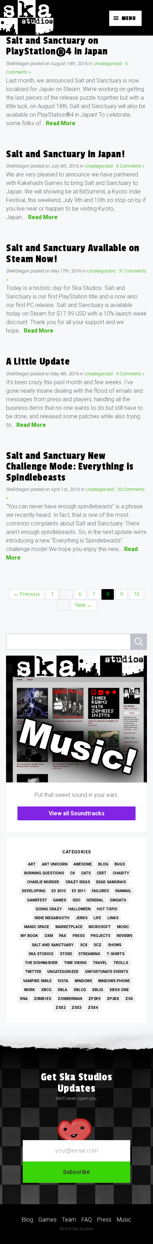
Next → (83, 605)
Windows (83, 981)
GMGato (118, 900)
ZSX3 (76, 1007)
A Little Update (38, 361)
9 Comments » (130, 373)
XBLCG (80, 990)
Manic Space (36, 927)
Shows (114, 945)
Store (66, 954)
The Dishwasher (41, 962)
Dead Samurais (111, 882)
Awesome (83, 864)
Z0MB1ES (42, 998)
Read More (60, 123)
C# (72, 873)
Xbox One (119, 990)
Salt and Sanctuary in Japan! (65, 154)
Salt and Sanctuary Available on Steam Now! (72, 253)
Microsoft (100, 927)
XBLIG (97, 990)
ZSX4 (93, 1007)
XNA (24, 998)
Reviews (124, 935)
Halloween (79, 909)
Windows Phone (114, 981)
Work (29, 990)
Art (32, 864)
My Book (29, 935)
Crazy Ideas (77, 882)
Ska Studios (40, 954)
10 (136, 594)
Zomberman (70, 998)
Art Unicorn (55, 864)
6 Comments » (130, 166)
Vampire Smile (37, 981)
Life (97, 918)
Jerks (82, 918)
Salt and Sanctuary (53, 945)
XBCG (46, 990)
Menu (129, 18)
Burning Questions (44, 873)
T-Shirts (116, 954)
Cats (86, 873)
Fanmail (123, 891)
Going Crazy (49, 909)
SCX (84, 945)
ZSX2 (60, 1007)
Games (59, 900)
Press (79, 935)
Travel (100, 962)
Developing (34, 891)
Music (123, 927)
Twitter (33, 971)
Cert (101, 873)
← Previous (27, 594)
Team (69, 1219)
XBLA (62, 990)
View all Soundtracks (77, 813)
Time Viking (75, 962)
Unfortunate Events (106, 971)
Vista (63, 981)
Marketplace (69, 927)
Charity (121, 873)
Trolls (121, 962)
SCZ (97, 945)
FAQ (86, 1219)
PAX (62, 935)
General (95, 900)
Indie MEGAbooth (52, 918)
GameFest (37, 900)
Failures (100, 891)
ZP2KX (113, 998)
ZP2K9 (94, 998)
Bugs (120, 864)
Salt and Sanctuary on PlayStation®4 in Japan (56, 46)
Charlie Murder (43, 882)
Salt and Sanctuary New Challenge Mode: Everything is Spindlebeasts (70, 466)
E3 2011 (79, 891)
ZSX (129, 998)
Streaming (89, 954)
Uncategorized (107, 63)
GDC (76, 900)
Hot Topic (107, 909)
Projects (100, 935)
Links (112, 918)
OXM (48, 935)
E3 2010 (58, 891)
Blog (103, 864)
